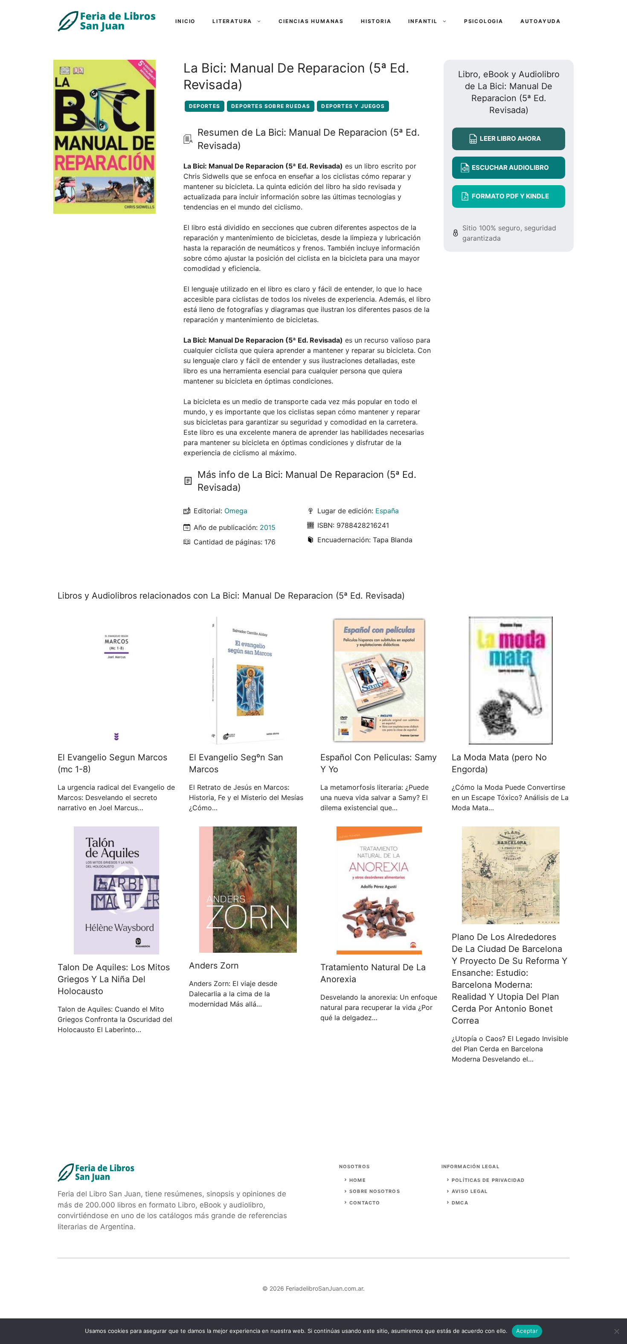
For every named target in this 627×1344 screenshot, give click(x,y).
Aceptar (527, 1330)
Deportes (205, 106)
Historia (376, 21)
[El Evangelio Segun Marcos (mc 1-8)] (116, 739)
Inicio (185, 21)
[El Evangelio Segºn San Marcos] (248, 739)
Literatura (232, 21)
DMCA (460, 1203)
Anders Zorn (214, 965)
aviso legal (470, 1191)
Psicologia (483, 21)
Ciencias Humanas (311, 21)
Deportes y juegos (352, 106)
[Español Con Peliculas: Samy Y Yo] (379, 739)
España (387, 510)
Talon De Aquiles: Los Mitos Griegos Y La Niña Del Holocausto (114, 979)
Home (357, 1180)
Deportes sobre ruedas (270, 106)
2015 (268, 527)
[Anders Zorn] (248, 947)
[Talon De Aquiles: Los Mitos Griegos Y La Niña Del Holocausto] (116, 949)
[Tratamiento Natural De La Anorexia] (379, 949)
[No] (616, 1331)
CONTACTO (364, 1203)
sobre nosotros (374, 1191)
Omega (235, 510)
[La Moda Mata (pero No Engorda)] (511, 739)
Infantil (422, 21)
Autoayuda (540, 21)
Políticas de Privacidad (488, 1180)
